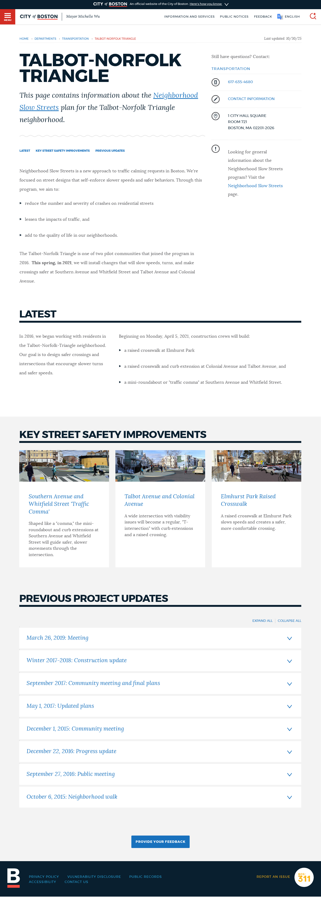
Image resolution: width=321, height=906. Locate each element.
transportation (75, 38)
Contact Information (251, 99)
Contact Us (76, 882)
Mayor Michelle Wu (83, 16)
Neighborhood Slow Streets (255, 186)
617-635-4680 (240, 82)
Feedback (263, 16)
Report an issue (273, 877)
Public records (145, 877)
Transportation (230, 69)
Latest (25, 150)
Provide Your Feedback (160, 842)
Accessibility (42, 882)
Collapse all (289, 621)
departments (45, 38)
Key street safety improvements (63, 150)
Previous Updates (110, 150)
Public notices (234, 16)
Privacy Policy (44, 877)
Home (24, 38)
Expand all (262, 621)
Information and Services (189, 16)
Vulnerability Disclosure (94, 877)
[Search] (311, 16)
